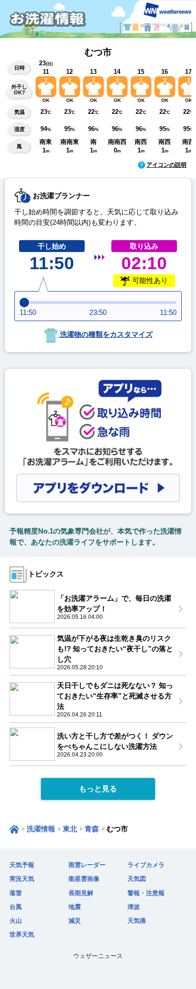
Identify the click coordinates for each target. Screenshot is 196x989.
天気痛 (136, 920)
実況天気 (22, 878)
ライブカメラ (146, 864)
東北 (70, 829)
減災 (75, 920)
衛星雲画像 (84, 878)
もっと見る (98, 789)
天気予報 (22, 864)
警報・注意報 (146, 893)
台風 (16, 906)
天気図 (136, 878)
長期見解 (81, 893)
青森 (92, 829)
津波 (133, 906)
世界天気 (22, 934)
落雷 (16, 893)
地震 (75, 906)
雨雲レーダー (87, 864)
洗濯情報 (41, 829)
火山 (16, 920)
